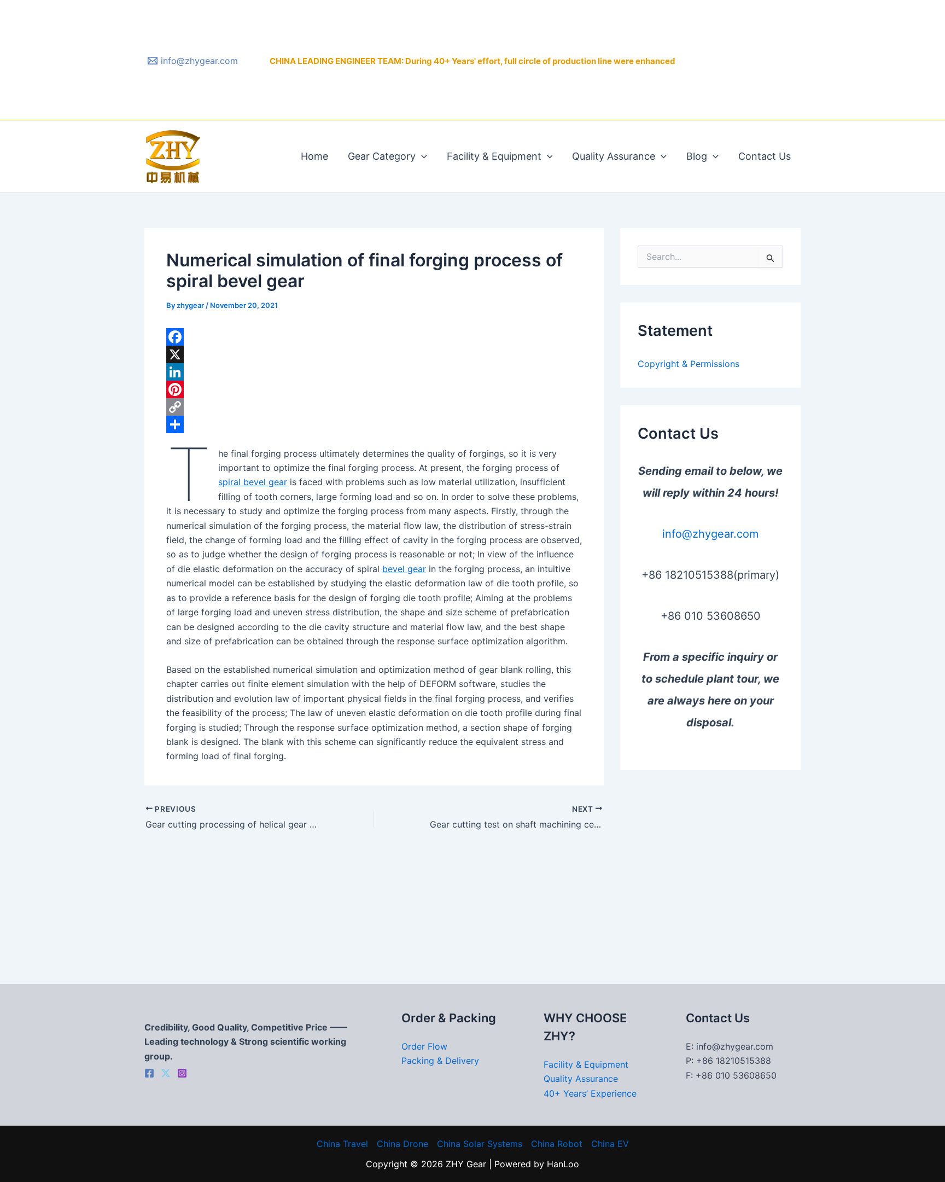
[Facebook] (374, 337)
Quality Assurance (613, 156)
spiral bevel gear (252, 481)
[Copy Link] (374, 407)
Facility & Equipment (494, 156)
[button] (421, 156)
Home (314, 156)
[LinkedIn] (374, 372)
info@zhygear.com (710, 533)
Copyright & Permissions (688, 363)
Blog (696, 156)
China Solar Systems (479, 1143)
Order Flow (424, 1046)
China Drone (402, 1143)
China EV (610, 1143)
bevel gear (404, 568)
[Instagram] (182, 1073)
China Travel (342, 1143)
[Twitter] (166, 1073)
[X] (374, 354)
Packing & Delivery (440, 1060)
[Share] (374, 424)
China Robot (556, 1143)
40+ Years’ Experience (590, 1093)
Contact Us (764, 156)
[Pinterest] (374, 389)
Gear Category (382, 156)
